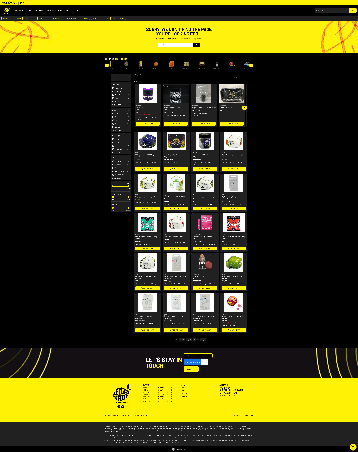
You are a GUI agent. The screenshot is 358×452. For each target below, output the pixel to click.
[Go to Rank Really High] (179, 449)
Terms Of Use (249, 415)
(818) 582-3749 (225, 388)
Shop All (7, 18)
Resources (50, 10)
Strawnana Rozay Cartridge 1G (204, 237)
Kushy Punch (197, 234)
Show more (116, 105)
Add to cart (149, 124)
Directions (185, 396)
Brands (41, 10)
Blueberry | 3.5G (198, 276)
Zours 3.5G (140, 108)
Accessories (119, 18)
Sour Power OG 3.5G (200, 155)
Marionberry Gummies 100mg (145, 276)
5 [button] (194, 339)
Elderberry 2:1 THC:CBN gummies (147, 155)
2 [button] (183, 339)
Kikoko (137, 234)
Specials (69, 10)
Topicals (84, 18)
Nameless (139, 105)
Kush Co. (195, 153)
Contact (183, 393)
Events (60, 10)
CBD (107, 18)
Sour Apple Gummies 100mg (232, 276)
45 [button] (201, 339)
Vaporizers (43, 18)
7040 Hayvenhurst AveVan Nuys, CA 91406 (228, 394)
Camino (224, 314)
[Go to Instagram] (118, 406)
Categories (31, 10)
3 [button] (187, 339)
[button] (14, 2)
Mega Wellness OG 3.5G (172, 108)
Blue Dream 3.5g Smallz (172, 155)
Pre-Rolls (30, 18)
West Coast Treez (169, 153)
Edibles (56, 18)
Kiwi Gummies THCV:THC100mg (175, 197)
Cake (223, 195)
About (182, 388)
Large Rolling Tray (226, 108)
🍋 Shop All (20, 10)
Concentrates (70, 18)
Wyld (136, 153)
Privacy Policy (238, 415)
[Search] (353, 10)
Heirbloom (196, 274)
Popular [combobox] (240, 76)
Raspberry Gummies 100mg (174, 237)
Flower (18, 18)
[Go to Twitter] (122, 406)
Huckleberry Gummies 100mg (203, 197)
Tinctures (97, 18)
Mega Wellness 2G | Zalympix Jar (204, 108)
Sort (239, 74)
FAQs (182, 391)
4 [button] (190, 339)
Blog (76, 10)
